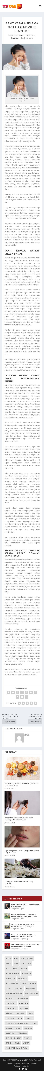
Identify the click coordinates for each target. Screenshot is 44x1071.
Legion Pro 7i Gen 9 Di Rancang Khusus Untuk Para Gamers (23, 935)
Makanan (24, 1008)
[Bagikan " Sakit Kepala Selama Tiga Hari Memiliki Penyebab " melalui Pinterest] (26, 692)
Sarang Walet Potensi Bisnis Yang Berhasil (19, 883)
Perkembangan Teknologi (17, 1023)
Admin (21, 35)
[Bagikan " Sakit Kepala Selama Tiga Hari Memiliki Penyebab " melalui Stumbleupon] (17, 697)
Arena (8, 959)
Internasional (12, 983)
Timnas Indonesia (13, 1038)
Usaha (17, 1043)
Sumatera (10, 1033)
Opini (19, 1018)
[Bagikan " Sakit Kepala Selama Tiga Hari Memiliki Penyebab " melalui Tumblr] (22, 692)
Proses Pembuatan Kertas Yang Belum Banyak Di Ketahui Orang (24, 915)
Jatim (8, 988)
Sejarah (9, 1028)
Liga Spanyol (11, 1008)
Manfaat (10, 1013)
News (22, 919)
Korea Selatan (31, 993)
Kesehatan (15, 38)
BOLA (16, 964)
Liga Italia (23, 1003)
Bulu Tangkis (11, 968)
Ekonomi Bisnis (12, 973)
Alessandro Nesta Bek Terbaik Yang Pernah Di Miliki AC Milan (25, 945)
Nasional (21, 1013)
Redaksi (9, 1063)
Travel (27, 1038)
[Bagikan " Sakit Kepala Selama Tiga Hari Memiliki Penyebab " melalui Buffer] (35, 692)
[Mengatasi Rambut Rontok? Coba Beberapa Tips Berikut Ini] (22, 803)
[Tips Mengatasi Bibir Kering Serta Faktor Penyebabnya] (22, 836)
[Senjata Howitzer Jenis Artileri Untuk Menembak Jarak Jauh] (7, 926)
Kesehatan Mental (14, 993)
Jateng (33, 983)
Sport (22, 909)
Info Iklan (17, 1063)
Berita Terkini (27, 959)
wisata (26, 1043)
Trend (8, 1043)
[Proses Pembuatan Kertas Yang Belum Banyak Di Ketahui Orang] (7, 916)
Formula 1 (26, 973)
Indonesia (22, 978)
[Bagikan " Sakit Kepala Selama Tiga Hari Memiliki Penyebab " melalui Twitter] (13, 692)
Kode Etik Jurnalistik (29, 1063)
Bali (16, 959)
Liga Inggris (11, 1003)
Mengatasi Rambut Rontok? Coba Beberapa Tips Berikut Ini (19, 819)
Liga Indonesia (22, 998)
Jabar (24, 983)
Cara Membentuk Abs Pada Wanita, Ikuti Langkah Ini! (25, 905)
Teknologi (22, 1033)
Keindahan (18, 988)
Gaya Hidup (24, 939)
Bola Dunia (24, 949)
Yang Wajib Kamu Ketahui (16, 1048)
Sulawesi (28, 1028)
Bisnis (8, 964)
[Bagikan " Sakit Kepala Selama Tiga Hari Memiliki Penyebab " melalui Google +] (17, 692)
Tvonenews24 (21, 1060)
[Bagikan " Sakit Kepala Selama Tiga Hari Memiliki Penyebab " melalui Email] (22, 697)
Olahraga (10, 1018)
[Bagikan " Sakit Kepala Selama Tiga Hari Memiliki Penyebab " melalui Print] (26, 697)
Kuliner (9, 998)
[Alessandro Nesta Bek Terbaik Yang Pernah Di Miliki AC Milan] (7, 946)
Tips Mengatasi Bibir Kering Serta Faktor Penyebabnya (22, 852)
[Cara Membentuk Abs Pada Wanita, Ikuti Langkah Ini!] (7, 906)
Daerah (24, 968)
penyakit (29, 1018)
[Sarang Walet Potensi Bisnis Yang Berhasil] (22, 868)
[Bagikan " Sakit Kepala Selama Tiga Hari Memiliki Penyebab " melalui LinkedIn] (31, 692)
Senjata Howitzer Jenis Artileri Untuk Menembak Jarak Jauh (23, 925)
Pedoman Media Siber (22, 1066)
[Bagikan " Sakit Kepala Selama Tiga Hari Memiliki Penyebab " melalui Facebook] (8, 692)
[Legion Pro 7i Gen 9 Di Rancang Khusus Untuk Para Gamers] (7, 936)
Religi (34, 1023)
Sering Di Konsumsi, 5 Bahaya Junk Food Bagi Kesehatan (21, 784)
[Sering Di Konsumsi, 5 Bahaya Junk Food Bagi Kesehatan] (22, 768)
